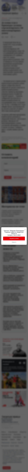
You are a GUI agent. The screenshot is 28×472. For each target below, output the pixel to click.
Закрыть (14, 242)
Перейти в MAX (14, 238)
